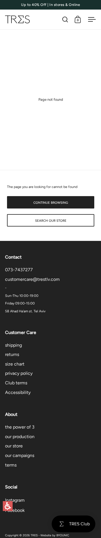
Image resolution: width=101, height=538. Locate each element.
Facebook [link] (15, 510)
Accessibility (18, 392)
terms (11, 465)
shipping (13, 345)
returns (12, 354)
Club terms (16, 382)
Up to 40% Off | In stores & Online (50, 5)
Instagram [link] (15, 500)
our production (20, 436)
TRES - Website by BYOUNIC (50, 535)
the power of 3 (20, 427)
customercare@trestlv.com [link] (32, 279)
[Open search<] (65, 20)
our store (14, 446)
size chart (14, 364)
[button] (8, 506)
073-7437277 (19, 269)
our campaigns (19, 455)
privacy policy (19, 373)
